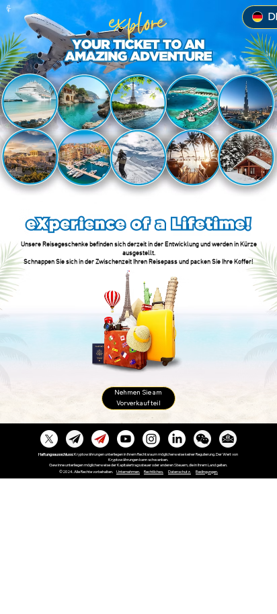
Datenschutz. (179, 471)
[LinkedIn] (177, 439)
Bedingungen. (207, 471)
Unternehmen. (128, 471)
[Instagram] (151, 439)
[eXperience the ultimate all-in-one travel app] (202, 439)
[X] (49, 439)
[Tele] (74, 439)
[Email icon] (228, 439)
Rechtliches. (153, 471)
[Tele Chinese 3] (100, 439)
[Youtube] (125, 439)
